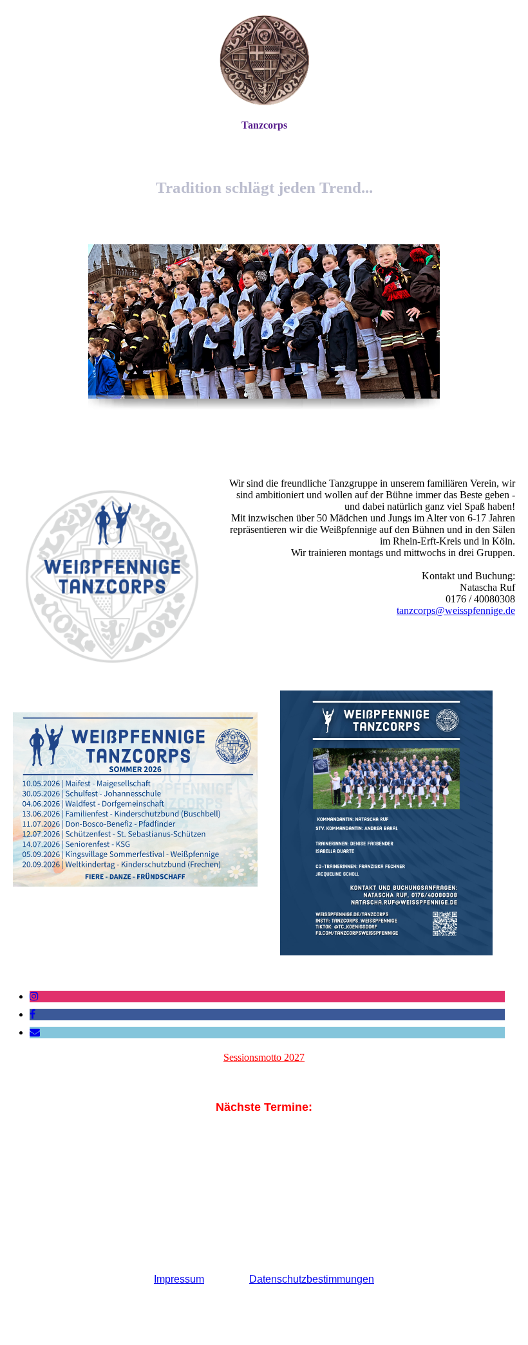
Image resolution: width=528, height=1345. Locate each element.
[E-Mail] (35, 1032)
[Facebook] (32, 1014)
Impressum (179, 1279)
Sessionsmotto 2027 (264, 1057)
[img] (264, 59)
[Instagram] (34, 996)
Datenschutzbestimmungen (311, 1279)
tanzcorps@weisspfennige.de (456, 610)
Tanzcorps (264, 125)
